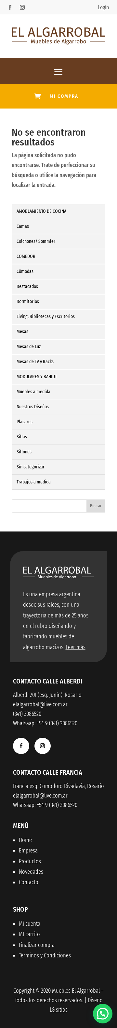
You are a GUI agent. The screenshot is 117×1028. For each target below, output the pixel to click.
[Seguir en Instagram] (22, 7)
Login (103, 7)
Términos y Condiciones (45, 955)
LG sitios (59, 1009)
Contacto (28, 882)
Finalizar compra (37, 945)
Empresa (28, 850)
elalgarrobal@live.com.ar (40, 795)
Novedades (31, 871)
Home (25, 840)
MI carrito (29, 934)
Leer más (75, 647)
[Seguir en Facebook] (10, 7)
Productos (30, 861)
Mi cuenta (29, 923)
